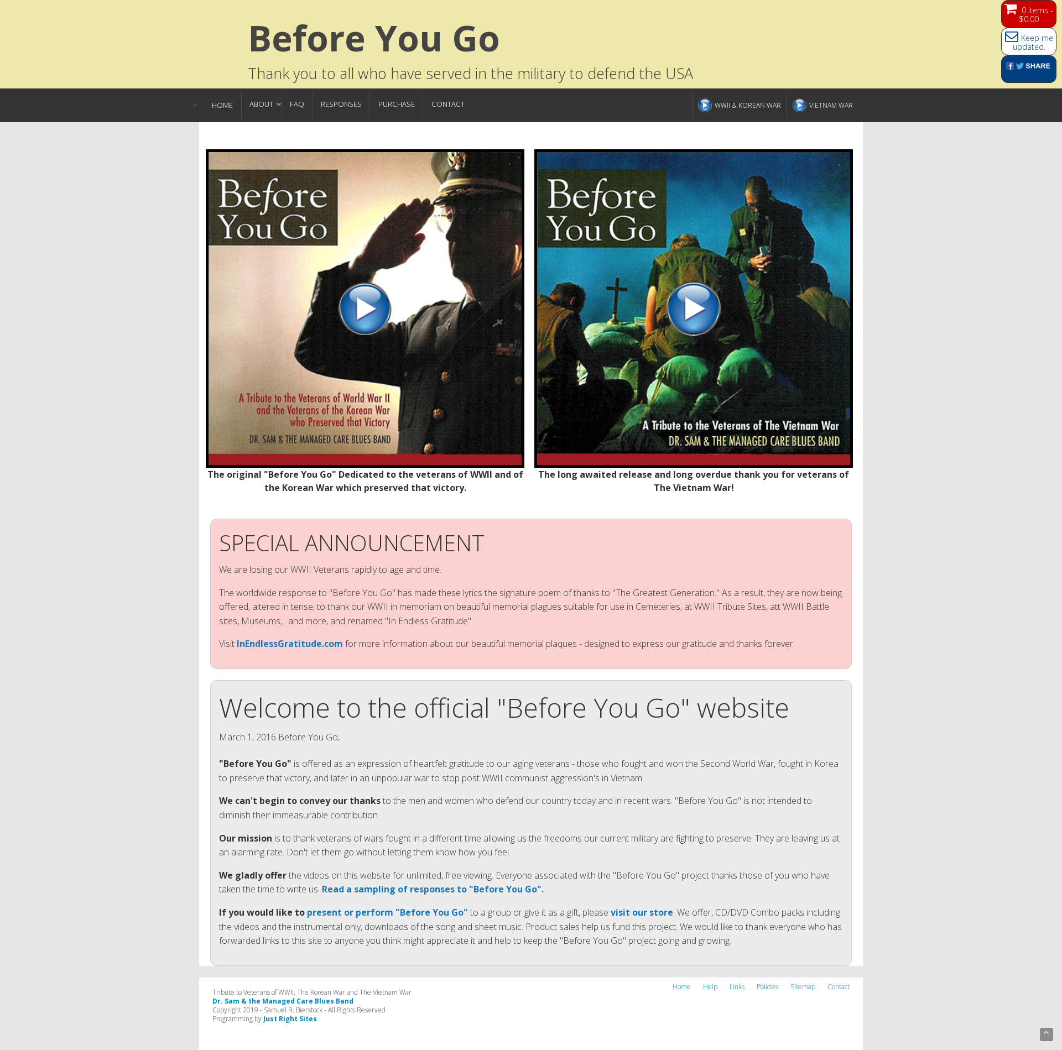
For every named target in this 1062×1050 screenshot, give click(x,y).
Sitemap (802, 986)
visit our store (642, 912)
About (261, 104)
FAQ (297, 104)
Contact (448, 104)
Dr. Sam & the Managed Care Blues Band (282, 1001)
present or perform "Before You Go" (387, 912)
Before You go (374, 38)
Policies (767, 986)
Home (222, 105)
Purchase (396, 104)
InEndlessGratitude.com (290, 644)
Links (737, 986)
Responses (341, 104)
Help (710, 986)
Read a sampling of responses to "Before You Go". (433, 889)
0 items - (1036, 14)
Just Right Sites (290, 1018)
